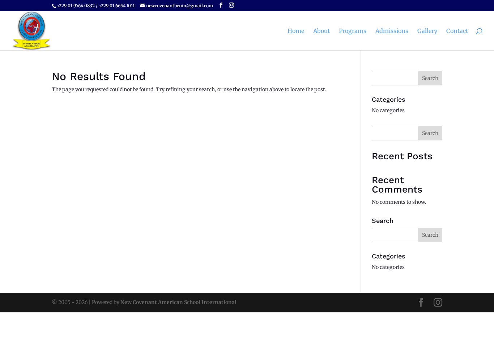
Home (296, 31)
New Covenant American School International (178, 302)
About (321, 31)
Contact (457, 31)
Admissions (391, 31)
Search (430, 133)
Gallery (427, 31)
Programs (352, 31)
